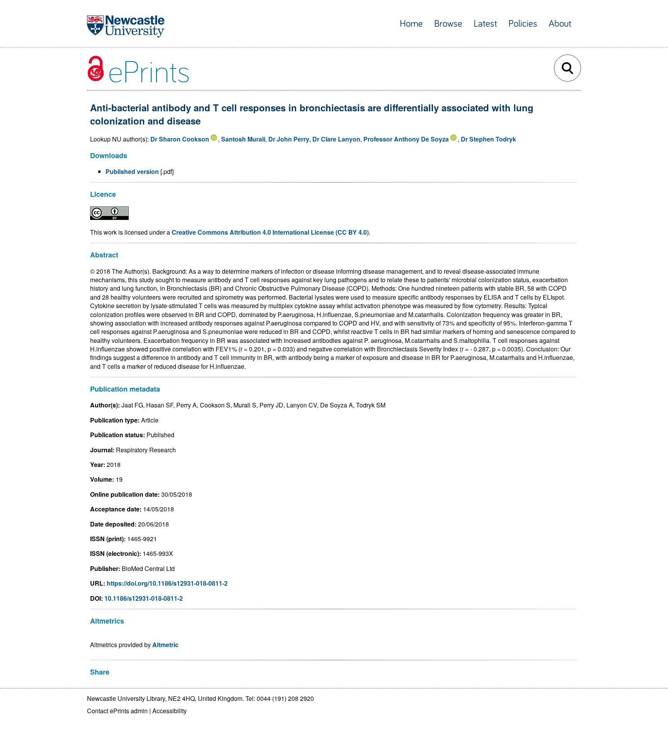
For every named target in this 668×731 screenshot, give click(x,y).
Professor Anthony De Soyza (406, 139)
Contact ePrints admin (117, 710)
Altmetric (165, 644)
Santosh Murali (243, 139)
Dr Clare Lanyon (336, 139)
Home (411, 24)
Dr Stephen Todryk (488, 139)
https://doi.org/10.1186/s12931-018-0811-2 (167, 583)
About (560, 24)
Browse (448, 24)
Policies (522, 24)
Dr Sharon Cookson (179, 139)
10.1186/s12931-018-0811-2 (143, 598)
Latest (485, 24)
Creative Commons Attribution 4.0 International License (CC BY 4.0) (270, 232)
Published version (132, 171)
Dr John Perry (288, 139)
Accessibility (169, 710)
